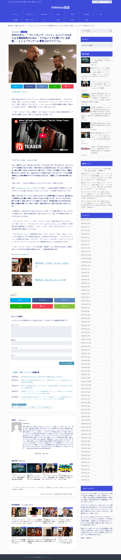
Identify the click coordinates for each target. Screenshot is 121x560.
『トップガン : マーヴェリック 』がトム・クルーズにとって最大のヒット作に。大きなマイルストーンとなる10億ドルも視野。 (43, 488)
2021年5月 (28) (85, 406)
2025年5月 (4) (85, 237)
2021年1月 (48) (85, 420)
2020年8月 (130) (86, 438)
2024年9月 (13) (85, 265)
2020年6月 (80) (85, 445)
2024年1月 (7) (85, 293)
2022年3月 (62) (85, 371)
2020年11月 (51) (86, 427)
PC (44, 19)
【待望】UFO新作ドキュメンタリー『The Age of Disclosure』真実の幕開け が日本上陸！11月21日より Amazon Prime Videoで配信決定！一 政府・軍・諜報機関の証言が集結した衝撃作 (96, 114)
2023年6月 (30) (85, 318)
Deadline (24, 254)
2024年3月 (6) (85, 286)
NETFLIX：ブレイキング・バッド (49, 280)
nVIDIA (58, 19)
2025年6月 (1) (85, 234)
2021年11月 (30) (86, 385)
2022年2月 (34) (85, 374)
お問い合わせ (44, 14)
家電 (72, 19)
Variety (29, 160)
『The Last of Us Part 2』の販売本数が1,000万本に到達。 (56, 494)
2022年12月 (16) (86, 339)
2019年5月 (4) (85, 473)
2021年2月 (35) (85, 416)
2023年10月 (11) (86, 304)
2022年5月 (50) (85, 364)
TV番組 (14, 92)
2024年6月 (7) (85, 276)
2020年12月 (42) (86, 423)
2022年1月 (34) (85, 378)
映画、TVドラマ (30, 19)
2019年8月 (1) (85, 466)
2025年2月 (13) (85, 248)
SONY (72, 14)
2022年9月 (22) (85, 350)
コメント (15, 325)
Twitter (46, 453)
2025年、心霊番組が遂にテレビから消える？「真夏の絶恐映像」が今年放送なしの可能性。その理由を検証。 (47, 387)
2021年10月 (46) (86, 388)
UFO (101, 14)
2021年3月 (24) (85, 413)
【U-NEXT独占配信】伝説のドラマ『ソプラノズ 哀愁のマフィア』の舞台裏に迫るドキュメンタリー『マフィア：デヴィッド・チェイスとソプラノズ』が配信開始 (47, 398)
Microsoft (86, 14)
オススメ (15, 407)
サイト (13, 355)
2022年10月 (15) (86, 346)
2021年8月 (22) (85, 395)
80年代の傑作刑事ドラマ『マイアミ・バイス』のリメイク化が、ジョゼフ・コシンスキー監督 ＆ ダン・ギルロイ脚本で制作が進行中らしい (96, 138)
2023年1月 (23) (85, 336)
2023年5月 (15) (85, 322)
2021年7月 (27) (85, 399)
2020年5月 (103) (86, 448)
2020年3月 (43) (85, 455)
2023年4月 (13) (85, 325)
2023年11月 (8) (85, 301)
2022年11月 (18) (86, 343)
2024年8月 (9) (85, 269)
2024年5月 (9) (85, 279)
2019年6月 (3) (85, 469)
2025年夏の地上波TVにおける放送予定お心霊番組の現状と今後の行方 (41, 377)
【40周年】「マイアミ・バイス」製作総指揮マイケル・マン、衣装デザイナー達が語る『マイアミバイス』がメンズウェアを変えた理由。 (46, 392)
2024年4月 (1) (85, 283)
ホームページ (15, 14)
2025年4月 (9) (85, 241)
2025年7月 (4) (85, 230)
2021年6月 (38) (85, 402)
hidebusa (26, 423)
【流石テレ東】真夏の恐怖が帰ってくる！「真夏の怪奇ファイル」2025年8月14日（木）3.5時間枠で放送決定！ (47, 381)
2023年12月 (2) (85, 297)
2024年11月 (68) (86, 258)
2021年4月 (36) (85, 409)
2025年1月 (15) (85, 251)
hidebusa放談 (60, 7)
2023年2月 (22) (85, 332)
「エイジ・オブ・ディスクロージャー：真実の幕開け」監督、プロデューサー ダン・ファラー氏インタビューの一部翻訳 (96, 86)
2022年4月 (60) (85, 367)
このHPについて (30, 14)
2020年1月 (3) (85, 462)
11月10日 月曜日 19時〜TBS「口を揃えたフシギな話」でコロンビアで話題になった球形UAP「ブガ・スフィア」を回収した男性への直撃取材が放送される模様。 (96, 99)
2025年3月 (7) (85, 244)
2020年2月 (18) (85, 459)
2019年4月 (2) (85, 476)
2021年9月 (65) (85, 392)
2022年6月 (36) (85, 360)
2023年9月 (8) (85, 308)
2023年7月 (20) (85, 315)
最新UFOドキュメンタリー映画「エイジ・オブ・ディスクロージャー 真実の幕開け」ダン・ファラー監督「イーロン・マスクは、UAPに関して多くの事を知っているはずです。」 (96, 73)
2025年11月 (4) (85, 223)
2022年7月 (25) (85, 357)
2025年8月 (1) (85, 227)
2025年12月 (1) (85, 220)
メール (14, 348)
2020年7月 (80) (85, 441)
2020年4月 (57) (85, 452)
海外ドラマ (49, 407)
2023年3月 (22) (85, 329)
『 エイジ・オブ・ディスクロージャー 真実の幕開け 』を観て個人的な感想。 (100, 61)
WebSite (39, 453)
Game (58, 14)
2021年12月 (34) (86, 381)
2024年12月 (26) (86, 255)
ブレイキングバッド (26, 407)
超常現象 (16, 19)
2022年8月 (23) (85, 353)
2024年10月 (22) (86, 262)
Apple (86, 19)
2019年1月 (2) (85, 480)
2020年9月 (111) (86, 434)
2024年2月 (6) (85, 290)
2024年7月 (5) (85, 272)
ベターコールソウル (39, 407)
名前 (13, 340)
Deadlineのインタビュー (24, 188)
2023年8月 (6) (85, 311)
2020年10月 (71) (86, 430)
